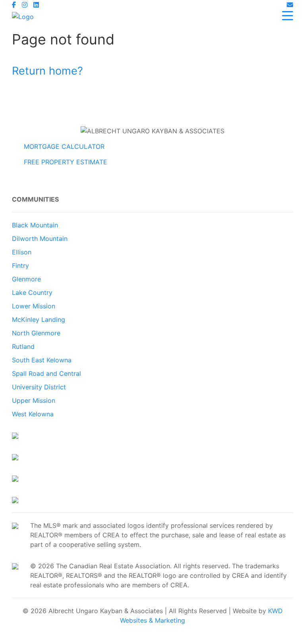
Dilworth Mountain (40, 238)
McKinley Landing (38, 319)
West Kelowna (33, 414)
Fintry (20, 265)
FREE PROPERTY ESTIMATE (65, 162)
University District (39, 387)
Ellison (21, 252)
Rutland (23, 346)
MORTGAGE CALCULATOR (64, 146)
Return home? (47, 70)
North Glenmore (36, 333)
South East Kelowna (41, 360)
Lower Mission (33, 306)
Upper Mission (33, 400)
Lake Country (32, 292)
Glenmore (26, 279)
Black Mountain (35, 225)
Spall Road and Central (46, 373)
